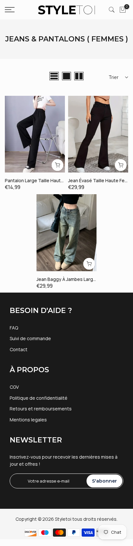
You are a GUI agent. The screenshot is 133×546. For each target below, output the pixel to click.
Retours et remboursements (41, 409)
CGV (14, 387)
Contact (18, 349)
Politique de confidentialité (38, 398)
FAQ (14, 328)
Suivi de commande (30, 338)
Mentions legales (28, 420)
